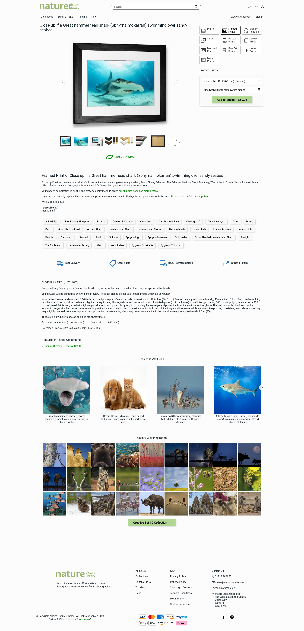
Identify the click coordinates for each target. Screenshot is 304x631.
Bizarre (101, 221)
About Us (141, 570)
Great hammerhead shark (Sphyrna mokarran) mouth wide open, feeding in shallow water (66, 419)
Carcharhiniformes (123, 221)
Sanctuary (66, 237)
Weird (100, 245)
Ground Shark (94, 229)
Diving (249, 221)
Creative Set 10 (73, 346)
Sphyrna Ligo (133, 237)
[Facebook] (223, 618)
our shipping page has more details (138, 190)
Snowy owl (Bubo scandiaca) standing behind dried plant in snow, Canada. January (180, 419)
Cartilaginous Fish (169, 221)
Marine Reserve (222, 229)
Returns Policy (178, 581)
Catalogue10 (193, 221)
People (49, 237)
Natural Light (245, 229)
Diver (235, 221)
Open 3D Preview (124, 156)
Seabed (83, 237)
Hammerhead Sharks (150, 229)
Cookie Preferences (181, 604)
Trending (82, 16)
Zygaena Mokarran (171, 245)
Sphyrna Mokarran (158, 237)
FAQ (172, 570)
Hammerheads (177, 229)
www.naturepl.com (241, 16)
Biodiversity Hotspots (77, 221)
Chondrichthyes (216, 221)
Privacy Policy (178, 576)
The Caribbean (53, 245)
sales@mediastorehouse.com (231, 582)
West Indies (117, 245)
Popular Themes (53, 346)
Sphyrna (113, 237)
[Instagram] (231, 618)
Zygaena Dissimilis (142, 245)
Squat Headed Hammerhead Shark (214, 237)
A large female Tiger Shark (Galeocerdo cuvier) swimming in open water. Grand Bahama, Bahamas (237, 419)
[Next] (177, 83)
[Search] (196, 7)
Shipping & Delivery (181, 587)
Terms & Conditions (181, 593)
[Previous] (62, 83)
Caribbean (145, 221)
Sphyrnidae (181, 237)
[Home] (59, 10)
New (93, 16)
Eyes (48, 229)
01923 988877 (223, 576)
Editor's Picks (65, 16)
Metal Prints (177, 598)
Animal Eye (51, 221)
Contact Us (218, 570)
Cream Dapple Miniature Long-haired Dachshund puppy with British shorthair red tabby (123, 419)
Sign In (259, 16)
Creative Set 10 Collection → (152, 522)
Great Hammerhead (69, 229)
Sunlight (245, 237)
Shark (98, 237)
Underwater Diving (79, 245)
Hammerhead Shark (120, 229)
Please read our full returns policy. (189, 196)
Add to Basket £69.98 (232, 100)
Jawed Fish (199, 229)
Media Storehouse (79, 619)
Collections (47, 16)
